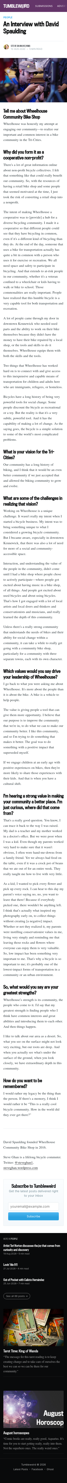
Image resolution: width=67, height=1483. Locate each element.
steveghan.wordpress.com (20, 1167)
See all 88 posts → (17, 1296)
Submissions (43, 5)
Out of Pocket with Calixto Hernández (23, 1280)
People (7, 17)
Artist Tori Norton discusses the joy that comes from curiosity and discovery (31, 1248)
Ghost (50, 1469)
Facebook (37, 1469)
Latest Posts (20, 1469)
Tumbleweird (28, 1464)
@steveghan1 (24, 1162)
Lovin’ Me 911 (10, 1265)
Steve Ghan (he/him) (20, 45)
